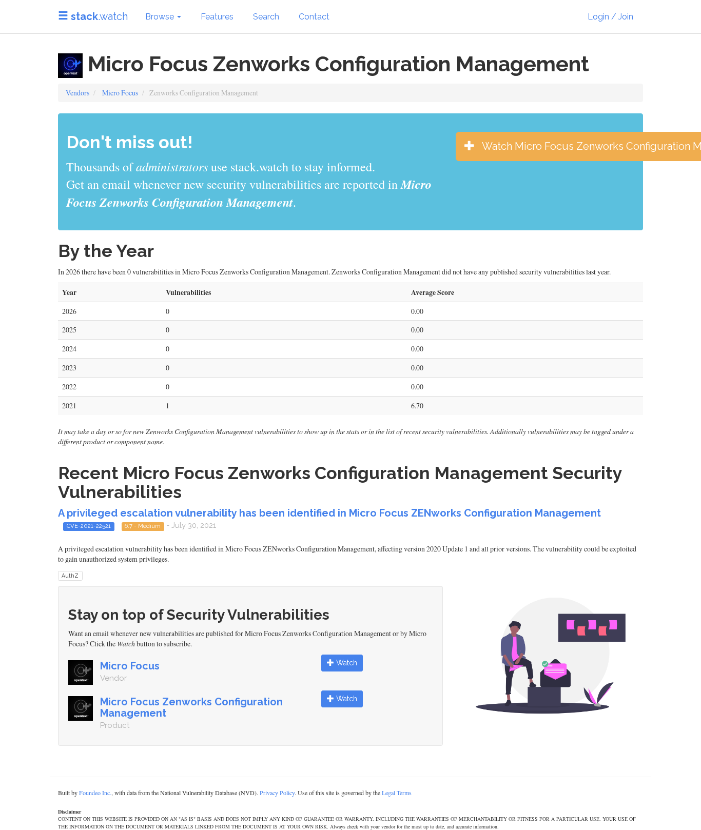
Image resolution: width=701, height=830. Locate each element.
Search (266, 17)
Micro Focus (120, 92)
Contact (314, 17)
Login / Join (610, 17)
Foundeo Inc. (95, 792)
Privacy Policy (277, 792)
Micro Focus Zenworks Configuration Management (191, 707)
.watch (99, 16)
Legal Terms (397, 792)
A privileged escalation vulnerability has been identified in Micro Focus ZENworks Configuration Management (329, 513)
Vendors (77, 92)
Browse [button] (160, 17)
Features (217, 17)
